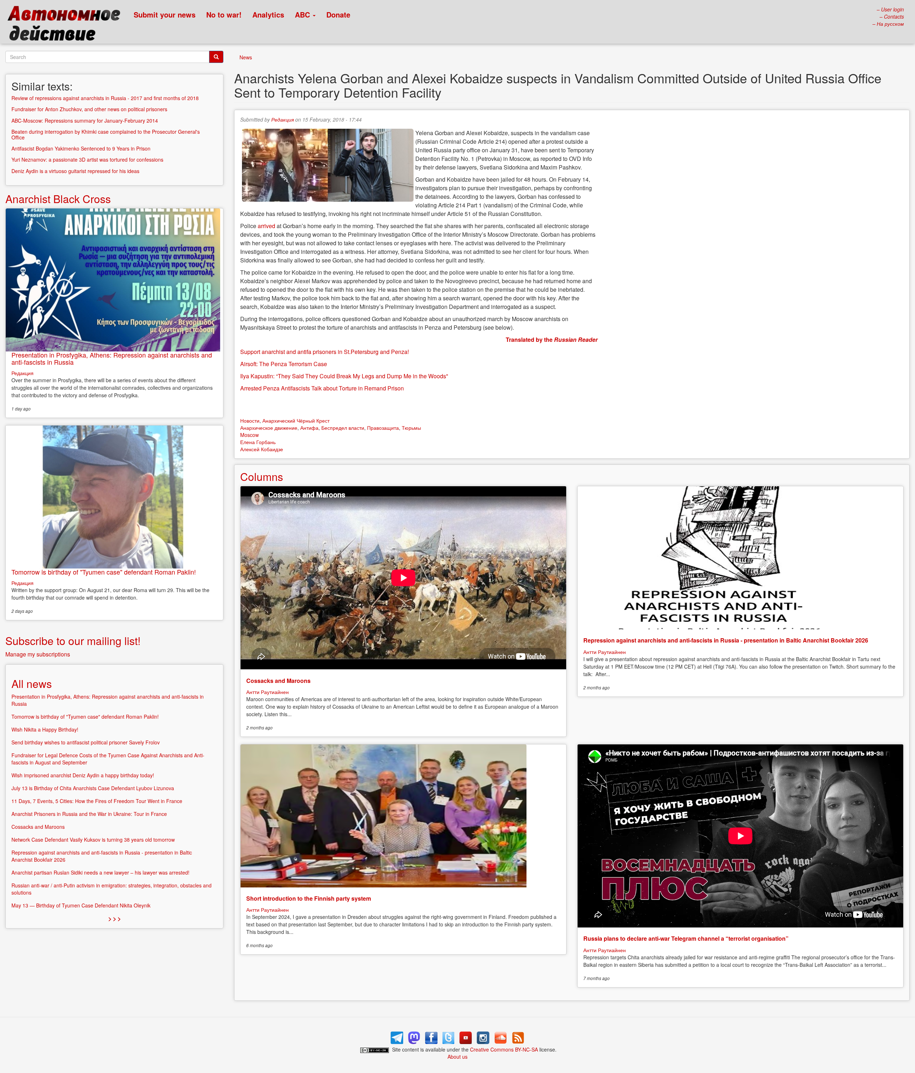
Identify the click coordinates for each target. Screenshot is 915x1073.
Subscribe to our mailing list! (72, 640)
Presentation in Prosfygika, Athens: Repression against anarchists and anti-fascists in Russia (111, 358)
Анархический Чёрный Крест (296, 420)
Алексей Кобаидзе (261, 449)
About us (457, 1056)
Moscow (249, 434)
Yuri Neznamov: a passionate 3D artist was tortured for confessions (87, 159)
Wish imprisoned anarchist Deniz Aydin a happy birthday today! (82, 775)
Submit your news (165, 14)
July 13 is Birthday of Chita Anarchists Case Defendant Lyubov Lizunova (92, 788)
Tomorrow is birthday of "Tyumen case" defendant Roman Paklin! (103, 571)
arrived (266, 226)
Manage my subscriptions (37, 654)
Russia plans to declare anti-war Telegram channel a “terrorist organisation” (685, 938)
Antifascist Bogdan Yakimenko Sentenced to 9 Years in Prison (80, 148)
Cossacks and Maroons (278, 680)
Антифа (309, 427)
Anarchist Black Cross (58, 198)
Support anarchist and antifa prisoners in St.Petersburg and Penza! (324, 352)
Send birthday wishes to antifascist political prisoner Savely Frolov (85, 742)
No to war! (224, 14)
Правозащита (383, 427)
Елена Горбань (258, 442)
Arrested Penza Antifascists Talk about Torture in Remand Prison (322, 388)
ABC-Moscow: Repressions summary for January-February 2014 (84, 120)
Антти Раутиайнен (267, 691)
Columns (261, 476)
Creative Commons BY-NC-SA (504, 1049)
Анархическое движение (268, 427)
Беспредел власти (342, 427)
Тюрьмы (411, 427)
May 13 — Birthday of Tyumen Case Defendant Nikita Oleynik (80, 905)
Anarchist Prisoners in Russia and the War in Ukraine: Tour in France (89, 813)
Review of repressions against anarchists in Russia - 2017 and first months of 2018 (105, 98)
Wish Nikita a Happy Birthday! (44, 729)
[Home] (67, 25)
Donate (338, 14)
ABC (303, 14)
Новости (249, 420)
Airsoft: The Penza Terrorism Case (283, 364)
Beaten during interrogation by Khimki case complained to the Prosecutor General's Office (105, 134)
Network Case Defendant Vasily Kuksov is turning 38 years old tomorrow (93, 839)
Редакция (282, 119)
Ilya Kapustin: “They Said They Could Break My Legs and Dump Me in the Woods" (344, 376)
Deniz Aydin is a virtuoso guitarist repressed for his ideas (75, 170)
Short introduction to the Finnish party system (308, 898)
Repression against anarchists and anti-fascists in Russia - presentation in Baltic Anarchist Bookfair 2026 (725, 640)
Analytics (268, 14)
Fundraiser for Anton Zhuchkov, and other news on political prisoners (89, 109)
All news (31, 683)
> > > (114, 918)
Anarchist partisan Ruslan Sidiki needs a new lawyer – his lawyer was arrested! (100, 872)
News (245, 57)
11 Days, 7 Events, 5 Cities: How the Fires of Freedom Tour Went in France (96, 800)
